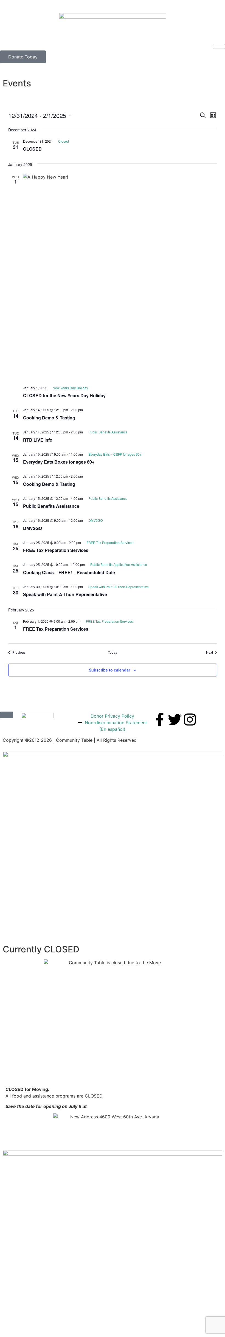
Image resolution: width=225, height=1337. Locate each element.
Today (112, 652)
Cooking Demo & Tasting (49, 417)
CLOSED (32, 149)
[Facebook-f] (160, 719)
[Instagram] (190, 719)
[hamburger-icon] (219, 46)
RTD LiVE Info (37, 440)
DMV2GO (32, 528)
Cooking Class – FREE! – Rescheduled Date (69, 572)
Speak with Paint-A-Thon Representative (65, 594)
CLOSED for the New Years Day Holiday (64, 395)
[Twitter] (175, 719)
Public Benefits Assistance (51, 506)
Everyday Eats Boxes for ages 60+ (58, 462)
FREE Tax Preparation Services (55, 550)
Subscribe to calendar (109, 670)
